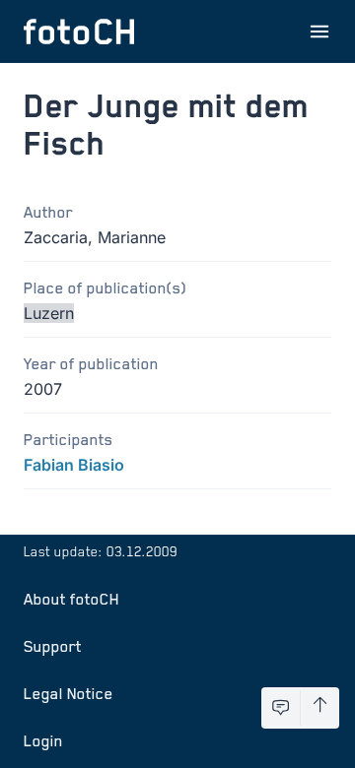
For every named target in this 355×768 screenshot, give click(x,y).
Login (43, 740)
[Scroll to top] (320, 708)
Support (53, 646)
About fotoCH (71, 599)
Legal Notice (68, 693)
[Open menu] (319, 31)
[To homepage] (79, 31)
